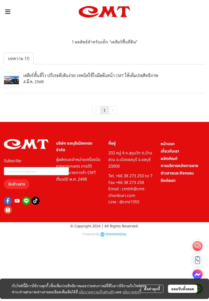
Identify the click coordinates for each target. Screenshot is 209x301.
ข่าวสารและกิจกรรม (177, 173)
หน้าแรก (168, 144)
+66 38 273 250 (130, 176)
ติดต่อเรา (168, 181)
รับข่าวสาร (16, 184)
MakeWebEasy (116, 234)
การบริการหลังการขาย (179, 166)
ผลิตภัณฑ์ (169, 159)
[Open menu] (8, 12)
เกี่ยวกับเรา (170, 151)
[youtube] (17, 201)
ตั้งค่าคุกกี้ (152, 288)
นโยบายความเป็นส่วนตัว (97, 292)
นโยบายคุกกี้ (131, 292)
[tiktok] (35, 201)
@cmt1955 (129, 202)
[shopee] (8, 210)
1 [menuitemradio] (104, 110)
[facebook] (8, 201)
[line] (26, 201)
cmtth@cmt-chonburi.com (127, 192)
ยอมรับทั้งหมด (182, 288)
